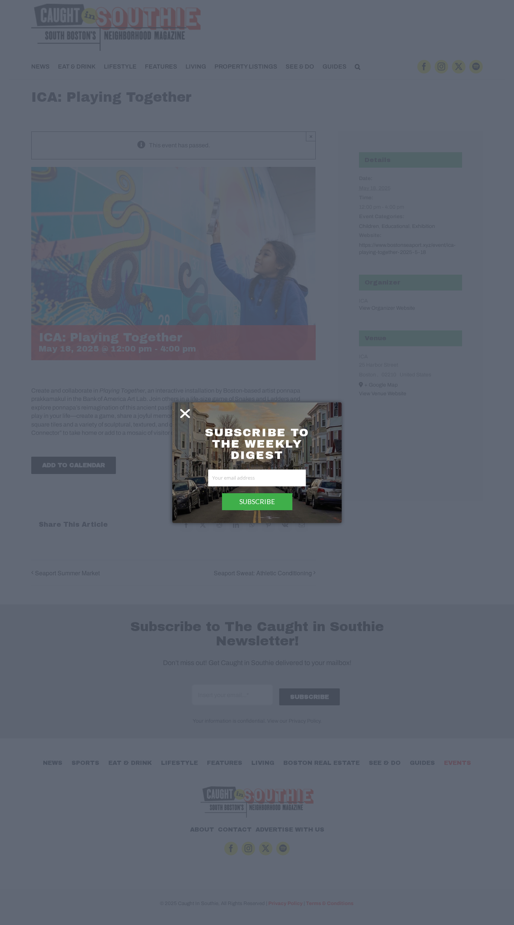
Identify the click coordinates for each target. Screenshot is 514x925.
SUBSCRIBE (257, 501)
